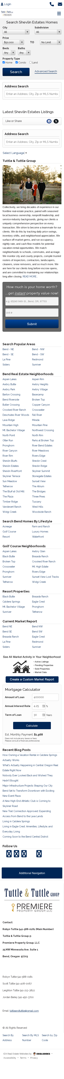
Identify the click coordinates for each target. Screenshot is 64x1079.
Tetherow (8, 486)
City (5, 27)
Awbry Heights (40, 384)
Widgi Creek (9, 512)
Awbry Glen (38, 551)
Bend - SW (38, 354)
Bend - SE (8, 354)
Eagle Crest (38, 601)
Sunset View (39, 481)
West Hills (37, 506)
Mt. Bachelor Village (14, 430)
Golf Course (9, 531)
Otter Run (8, 440)
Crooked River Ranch (14, 409)
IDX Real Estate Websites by (17, 1053)
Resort (6, 536)
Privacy (34, 1058)
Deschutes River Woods (16, 415)
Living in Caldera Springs (16, 821)
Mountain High (10, 425)
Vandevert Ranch (12, 506)
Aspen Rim (38, 379)
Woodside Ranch (41, 512)
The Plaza (8, 496)
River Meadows (40, 450)
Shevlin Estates (11, 466)
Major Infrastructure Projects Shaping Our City (28, 785)
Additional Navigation (32, 873)
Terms (23, 1058)
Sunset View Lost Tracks (45, 576)
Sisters (6, 364)
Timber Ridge (10, 501)
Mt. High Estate (40, 566)
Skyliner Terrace (11, 476)
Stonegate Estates (42, 476)
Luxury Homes (40, 531)
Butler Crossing (11, 404)
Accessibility (9, 1058)
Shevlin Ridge (39, 466)
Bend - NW (38, 349)
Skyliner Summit (41, 471)
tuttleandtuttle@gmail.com (24, 1010)
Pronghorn (8, 445)
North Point (9, 435)
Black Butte (9, 556)
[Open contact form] (60, 3)
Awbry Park (9, 389)
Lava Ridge (9, 420)
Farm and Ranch (41, 526)
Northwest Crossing (43, 430)
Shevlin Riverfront (12, 471)
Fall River (37, 415)
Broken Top (38, 399)
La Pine (6, 359)
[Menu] (59, 13)
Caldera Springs (11, 601)
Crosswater (38, 409)
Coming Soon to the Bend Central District (25, 836)
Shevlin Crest (39, 460)
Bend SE (7, 631)
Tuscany (36, 501)
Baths (21, 48)
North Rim (37, 435)
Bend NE (7, 626)
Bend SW (37, 631)
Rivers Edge (38, 455)
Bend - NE (8, 349)
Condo (22, 62)
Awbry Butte (9, 384)
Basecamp (38, 394)
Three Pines (38, 496)
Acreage (7, 526)
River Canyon (10, 450)
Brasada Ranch (40, 556)
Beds (6, 48)
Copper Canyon (41, 404)
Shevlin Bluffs (10, 460)
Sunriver (36, 364)
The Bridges (39, 491)
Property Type (11, 58)
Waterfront (38, 536)
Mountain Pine (39, 425)
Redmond (37, 359)
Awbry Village (40, 389)
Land (35, 62)
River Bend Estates (42, 445)
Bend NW (37, 626)
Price (6, 38)
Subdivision (42, 27)
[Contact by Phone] (52, 3)
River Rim (8, 455)
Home (8, 62)
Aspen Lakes (10, 379)
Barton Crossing (11, 394)
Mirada (35, 420)
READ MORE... (30, 276)
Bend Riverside (11, 399)
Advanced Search (46, 71)
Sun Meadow (10, 481)
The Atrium (38, 486)
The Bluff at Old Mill (13, 491)
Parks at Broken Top (43, 440)
